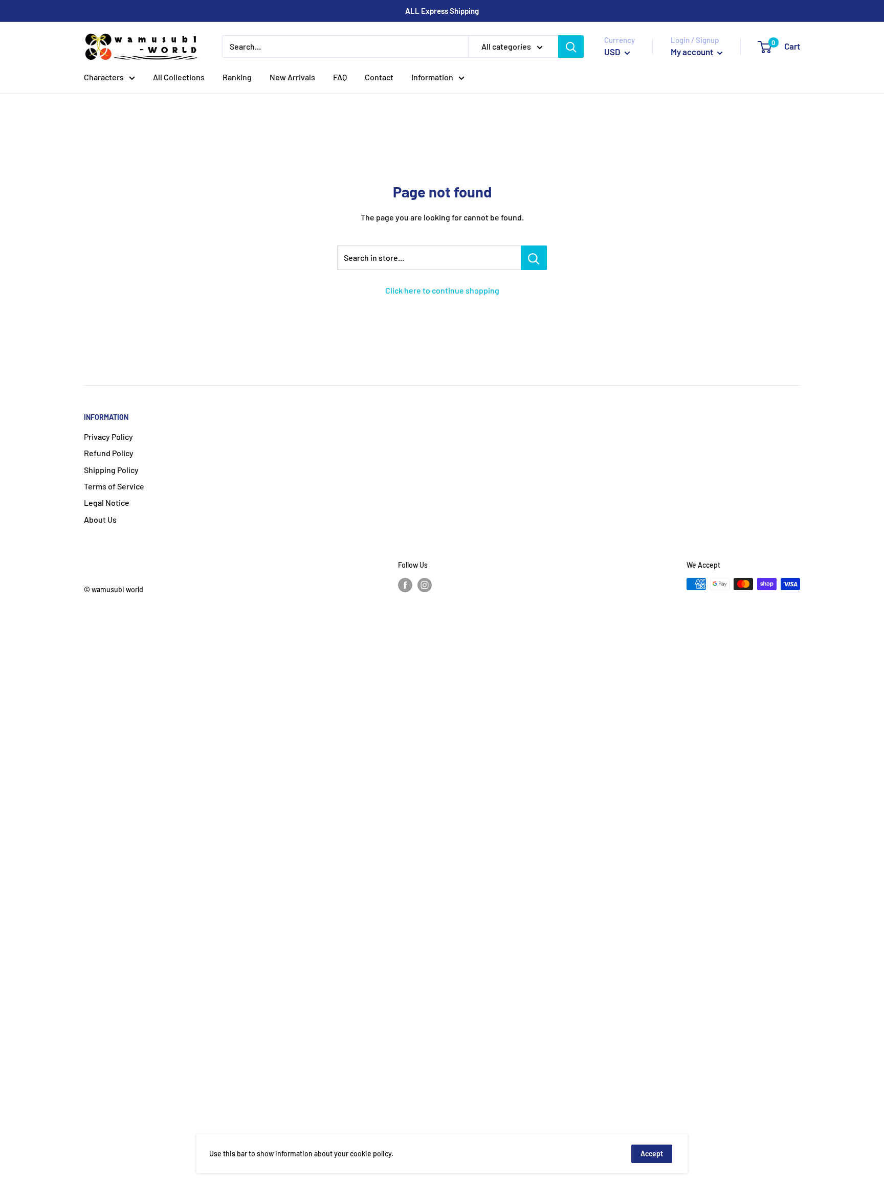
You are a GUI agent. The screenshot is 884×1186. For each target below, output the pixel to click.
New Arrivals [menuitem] (292, 77)
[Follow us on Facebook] (405, 585)
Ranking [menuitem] (237, 77)
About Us (100, 519)
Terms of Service (114, 486)
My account (693, 52)
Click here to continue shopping (442, 290)
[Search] (571, 46)
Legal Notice (106, 502)
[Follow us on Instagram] (424, 585)
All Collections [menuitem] (179, 77)
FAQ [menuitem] (340, 77)
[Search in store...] (534, 257)
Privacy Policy (108, 436)
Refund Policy (109, 453)
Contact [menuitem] (379, 77)
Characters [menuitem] (104, 77)
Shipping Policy (111, 470)
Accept (651, 1153)
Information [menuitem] (432, 77)
